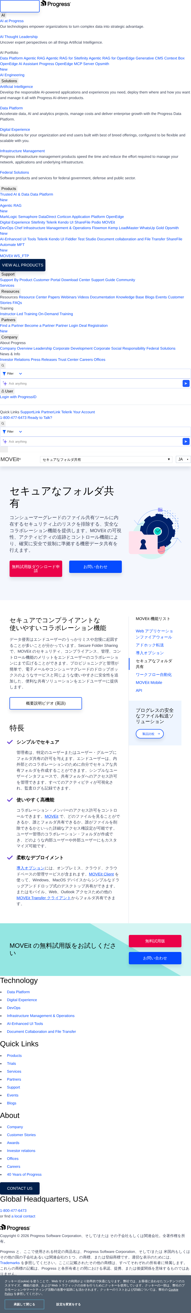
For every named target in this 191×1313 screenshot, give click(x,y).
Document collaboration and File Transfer (131, 239)
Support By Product (16, 280)
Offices (100, 360)
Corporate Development (73, 349)
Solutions (9, 81)
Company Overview (16, 349)
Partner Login (67, 326)
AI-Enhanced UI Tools (18, 239)
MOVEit (108, 222)
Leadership (43, 349)
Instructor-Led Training (18, 314)
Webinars (69, 297)
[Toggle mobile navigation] (4, 449)
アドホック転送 (150, 645)
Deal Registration (54, 328)
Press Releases (44, 360)
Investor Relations (15, 360)
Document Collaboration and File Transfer (41, 1032)
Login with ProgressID (18, 397)
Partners (8, 320)
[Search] (3, 366)
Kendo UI (66, 222)
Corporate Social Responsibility (119, 349)
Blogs (149, 297)
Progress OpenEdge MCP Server (66, 64)
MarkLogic (8, 217)
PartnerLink (50, 412)
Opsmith (54, 67)
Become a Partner (40, 326)
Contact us (20, 1188)
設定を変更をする (68, 1304)
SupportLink (30, 412)
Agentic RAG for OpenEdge (112, 58)
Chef (18, 228)
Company (9, 337)
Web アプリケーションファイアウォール (154, 634)
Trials (11, 1064)
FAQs (17, 303)
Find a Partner (12, 326)
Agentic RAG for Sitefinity (67, 58)
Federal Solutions (14, 173)
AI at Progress (12, 21)
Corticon (64, 217)
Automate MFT (12, 247)
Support (7, 274)
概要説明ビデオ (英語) (46, 703)
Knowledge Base (130, 297)
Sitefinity (38, 222)
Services (7, 286)
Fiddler (71, 239)
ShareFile (82, 222)
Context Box (174, 58)
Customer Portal (46, 280)
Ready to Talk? (39, 418)
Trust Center (68, 360)
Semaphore (28, 217)
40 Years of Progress (24, 1175)
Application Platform (88, 217)
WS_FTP (21, 256)
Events (161, 297)
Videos (83, 297)
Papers (54, 297)
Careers (86, 360)
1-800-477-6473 (13, 418)
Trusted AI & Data (14, 194)
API (139, 690)
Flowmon (99, 228)
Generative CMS (149, 58)
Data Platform (11, 58)
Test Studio (87, 239)
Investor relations (21, 1151)
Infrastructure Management (22, 151)
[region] (95, 1294)
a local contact (23, 1216)
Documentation (102, 297)
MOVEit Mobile (149, 682)
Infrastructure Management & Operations (57, 228)
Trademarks (10, 1263)
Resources (10, 291)
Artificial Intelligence (16, 87)
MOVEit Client (101, 874)
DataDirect (47, 217)
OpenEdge (115, 217)
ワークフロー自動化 (154, 674)
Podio (96, 222)
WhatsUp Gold (152, 228)
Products (8, 189)
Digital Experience (15, 130)
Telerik (51, 222)
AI (3, 15)
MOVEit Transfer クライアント (44, 898)
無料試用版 (155, 941)
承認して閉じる (24, 1304)
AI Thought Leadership (19, 37)
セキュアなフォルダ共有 (62, 460)
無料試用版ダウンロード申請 (36, 569)
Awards (13, 1143)
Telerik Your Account (78, 412)
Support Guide (103, 280)
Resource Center (33, 297)
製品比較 (148, 734)
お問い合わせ (95, 567)
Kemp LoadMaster (123, 228)
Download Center (75, 280)
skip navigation (20, 6)
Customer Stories (21, 1135)
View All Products (22, 265)
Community (125, 280)
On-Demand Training (55, 314)
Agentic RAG (34, 58)
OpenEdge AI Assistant (19, 64)
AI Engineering (12, 75)
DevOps (7, 228)
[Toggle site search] (3, 424)
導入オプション (31, 868)
